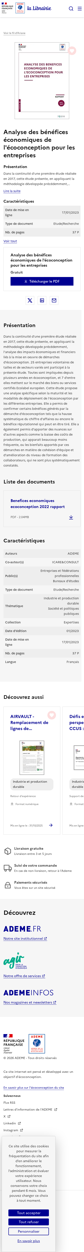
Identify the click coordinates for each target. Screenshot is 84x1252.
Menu (79, 8)
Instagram (11, 1130)
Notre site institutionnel (23, 938)
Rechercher (71, 8)
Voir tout (10, 241)
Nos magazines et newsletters (27, 1002)
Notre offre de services (22, 975)
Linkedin (10, 1123)
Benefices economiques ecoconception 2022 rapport (38, 504)
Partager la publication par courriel (54, 300)
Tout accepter (28, 1212)
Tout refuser (29, 1221)
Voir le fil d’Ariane (14, 33)
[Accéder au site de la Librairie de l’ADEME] (39, 9)
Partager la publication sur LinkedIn (42, 300)
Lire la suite (11, 191)
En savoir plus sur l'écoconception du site (33, 1087)
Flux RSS (9, 1102)
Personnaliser (28, 1231)
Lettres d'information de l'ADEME (28, 1109)
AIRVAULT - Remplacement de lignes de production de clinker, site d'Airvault (29, 722)
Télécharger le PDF (44, 281)
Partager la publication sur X (30, 300)
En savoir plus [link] (28, 1240)
